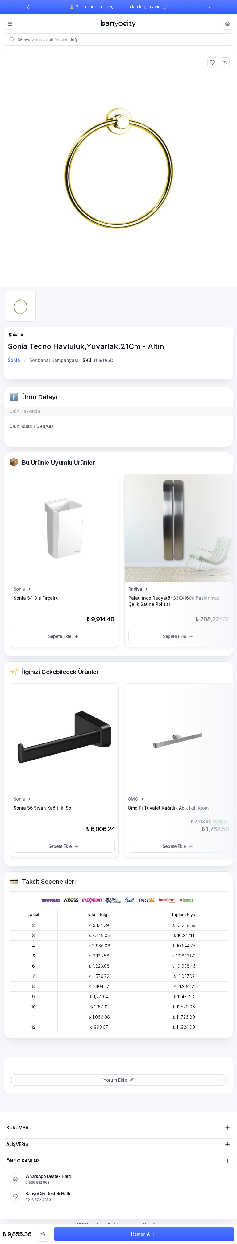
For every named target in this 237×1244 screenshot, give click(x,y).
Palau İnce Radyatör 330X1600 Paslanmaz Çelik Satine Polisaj (173, 601)
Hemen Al (141, 1234)
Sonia (14, 360)
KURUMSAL (18, 1127)
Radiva (135, 589)
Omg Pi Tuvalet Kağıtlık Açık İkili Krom (168, 807)
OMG (133, 799)
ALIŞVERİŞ (17, 1144)
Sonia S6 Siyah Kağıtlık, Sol (43, 807)
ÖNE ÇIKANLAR (22, 1160)
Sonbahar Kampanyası (53, 360)
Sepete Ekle (59, 636)
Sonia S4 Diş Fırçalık (36, 598)
